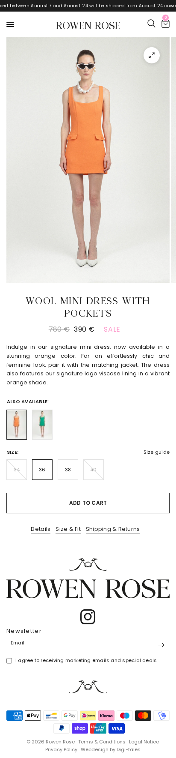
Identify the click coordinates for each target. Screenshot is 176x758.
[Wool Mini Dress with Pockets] (16, 425)
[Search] (151, 23)
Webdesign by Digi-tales (111, 749)
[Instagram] (88, 617)
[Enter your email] (161, 645)
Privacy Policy (61, 749)
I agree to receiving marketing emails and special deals (86, 660)
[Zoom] (152, 55)
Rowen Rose (88, 24)
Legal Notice (144, 741)
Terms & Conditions (102, 741)
